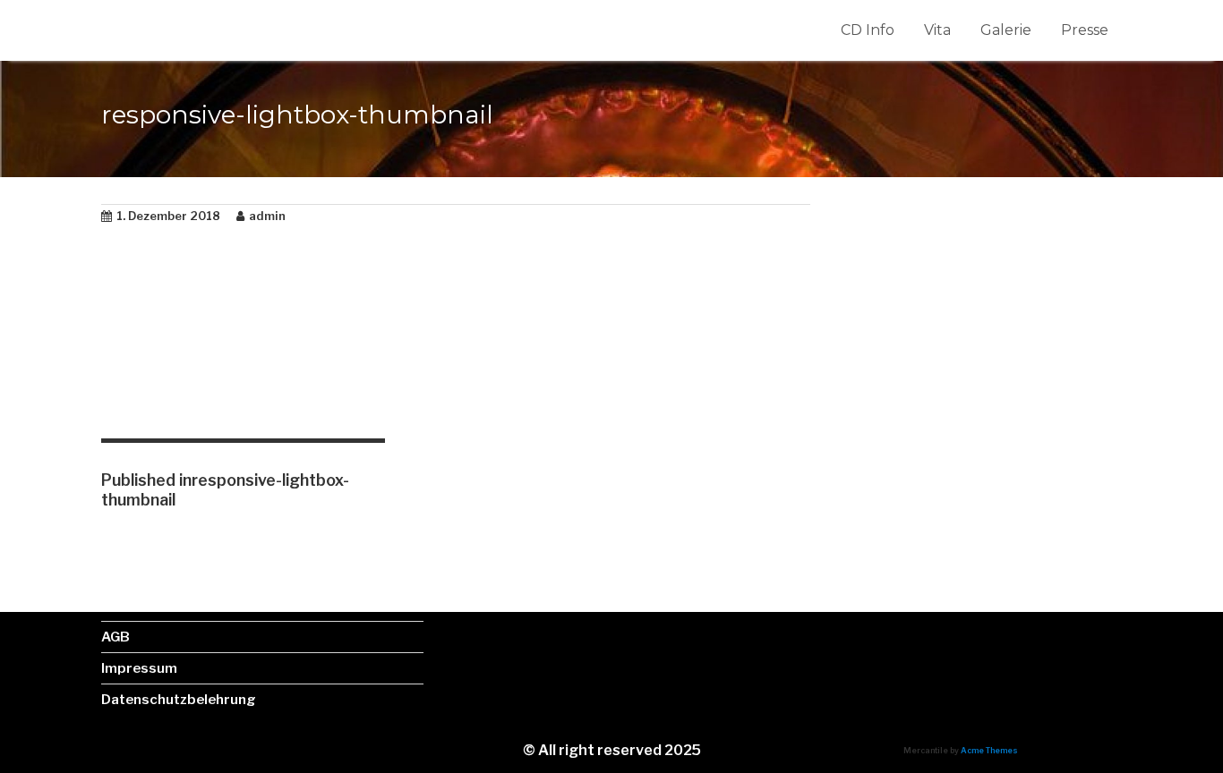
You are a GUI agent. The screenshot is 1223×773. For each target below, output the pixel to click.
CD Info (867, 29)
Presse (1084, 29)
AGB (115, 637)
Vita (937, 29)
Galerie (1005, 29)
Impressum (139, 668)
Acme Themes (989, 750)
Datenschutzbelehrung (178, 700)
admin (267, 215)
